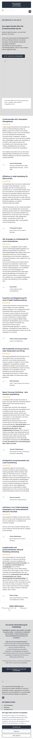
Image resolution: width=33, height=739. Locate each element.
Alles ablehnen (16, 735)
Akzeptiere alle (16, 727)
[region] (16, 724)
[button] (30, 11)
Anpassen (16, 731)
